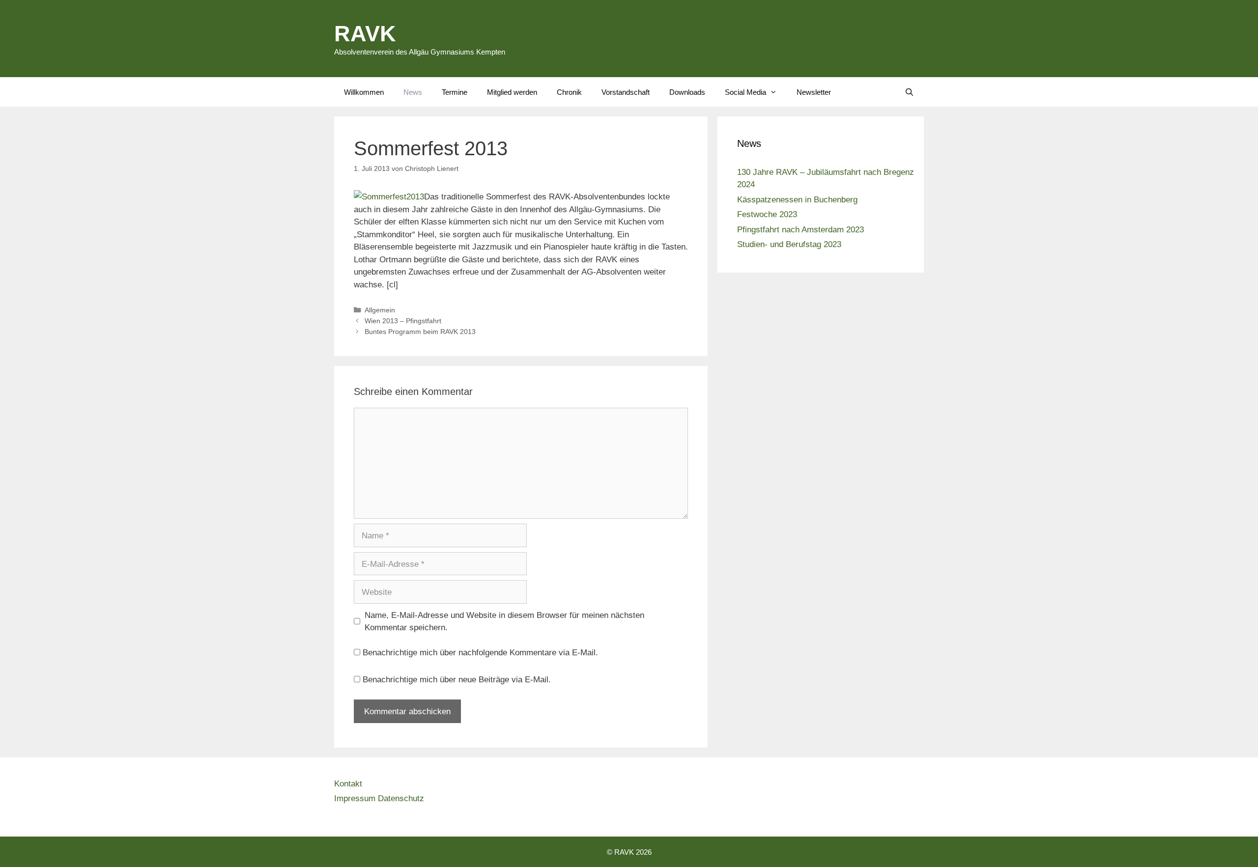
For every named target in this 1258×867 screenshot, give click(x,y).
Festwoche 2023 (767, 214)
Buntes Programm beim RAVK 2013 (420, 331)
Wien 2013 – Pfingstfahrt (403, 320)
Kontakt (348, 783)
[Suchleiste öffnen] (909, 92)
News (412, 92)
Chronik (569, 92)
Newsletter (814, 92)
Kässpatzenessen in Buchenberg (797, 199)
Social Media (745, 92)
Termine (454, 92)
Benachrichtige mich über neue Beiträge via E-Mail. (457, 679)
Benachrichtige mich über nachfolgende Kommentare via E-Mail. (480, 652)
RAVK (365, 33)
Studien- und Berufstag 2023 (789, 244)
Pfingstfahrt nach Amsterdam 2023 (800, 229)
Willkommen (364, 92)
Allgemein (380, 309)
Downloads (687, 92)
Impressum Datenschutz (379, 798)
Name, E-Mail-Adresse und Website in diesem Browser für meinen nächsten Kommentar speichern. (504, 621)
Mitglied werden (512, 92)
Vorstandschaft (625, 92)
